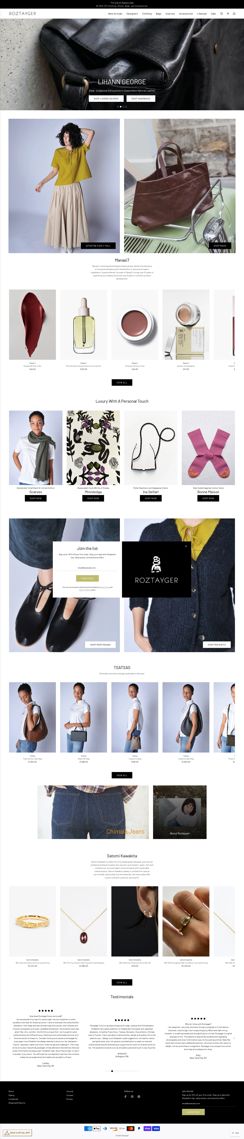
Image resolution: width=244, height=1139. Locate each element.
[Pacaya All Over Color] (32, 325)
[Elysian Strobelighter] (186, 325)
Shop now (36, 498)
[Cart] (234, 13)
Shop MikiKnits (217, 644)
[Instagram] (132, 1096)
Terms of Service (85, 590)
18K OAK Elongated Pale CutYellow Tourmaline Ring (186, 963)
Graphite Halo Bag (186, 758)
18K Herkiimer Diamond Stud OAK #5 (135, 963)
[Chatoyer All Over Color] (134, 325)
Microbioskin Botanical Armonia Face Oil (83, 366)
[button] (14, 330)
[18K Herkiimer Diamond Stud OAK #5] (134, 921)
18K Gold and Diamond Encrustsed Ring (33, 963)
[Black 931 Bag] (83, 717)
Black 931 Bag (83, 758)
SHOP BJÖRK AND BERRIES (105, 98)
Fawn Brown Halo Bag (32, 758)
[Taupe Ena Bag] (134, 717)
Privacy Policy (104, 587)
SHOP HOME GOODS (143, 98)
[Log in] (228, 13)
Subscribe (193, 1112)
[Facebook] (125, 1096)
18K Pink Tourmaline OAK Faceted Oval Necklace (83, 963)
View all (122, 382)
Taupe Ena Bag (134, 758)
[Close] (186, 546)
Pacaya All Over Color (33, 366)
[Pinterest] (139, 1096)
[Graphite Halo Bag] (186, 717)
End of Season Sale (124, 2)
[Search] (222, 13)
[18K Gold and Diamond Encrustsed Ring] (32, 921)
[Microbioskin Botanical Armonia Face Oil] (83, 325)
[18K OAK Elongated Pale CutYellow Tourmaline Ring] (186, 921)
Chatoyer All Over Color (135, 366)
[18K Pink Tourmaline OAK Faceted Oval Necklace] (83, 921)
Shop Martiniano (100, 644)
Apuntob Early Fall (98, 245)
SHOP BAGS (220, 245)
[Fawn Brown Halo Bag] (32, 717)
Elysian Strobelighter (186, 366)
